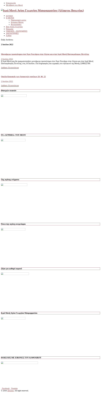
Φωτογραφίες (16, 24)
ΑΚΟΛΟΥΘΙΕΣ (12, 33)
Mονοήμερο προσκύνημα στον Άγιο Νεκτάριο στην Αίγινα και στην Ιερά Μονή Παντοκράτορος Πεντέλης (45, 54)
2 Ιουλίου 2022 (7, 59)
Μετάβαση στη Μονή (14, 5)
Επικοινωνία (11, 3)
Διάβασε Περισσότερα (10, 68)
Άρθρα (8, 36)
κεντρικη (9, 16)
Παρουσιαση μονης (18, 20)
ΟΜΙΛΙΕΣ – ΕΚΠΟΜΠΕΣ (16, 31)
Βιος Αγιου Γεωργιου (14, 27)
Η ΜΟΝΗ (10, 18)
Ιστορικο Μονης (17, 22)
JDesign (10, 391)
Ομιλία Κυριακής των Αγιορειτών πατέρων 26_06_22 (23, 77)
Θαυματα (9, 29)
